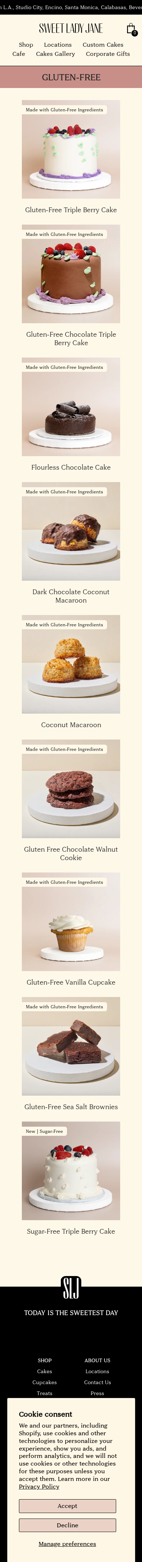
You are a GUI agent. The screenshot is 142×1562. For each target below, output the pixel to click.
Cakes (44, 1371)
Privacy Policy (39, 1486)
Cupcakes (44, 1382)
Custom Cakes (103, 44)
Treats (44, 1393)
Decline (67, 1525)
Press (97, 1393)
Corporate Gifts (108, 53)
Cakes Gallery (55, 53)
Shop (26, 44)
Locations (58, 44)
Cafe (18, 53)
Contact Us (97, 1382)
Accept (67, 1505)
